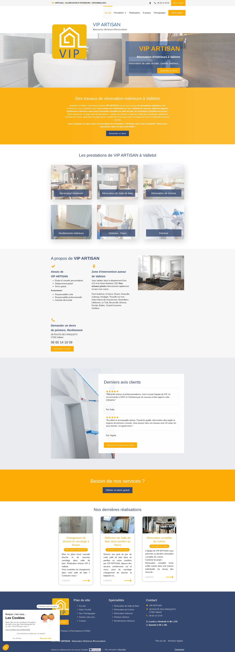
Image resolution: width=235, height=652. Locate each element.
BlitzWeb (122, 650)
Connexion (179, 649)
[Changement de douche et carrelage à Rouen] (76, 525)
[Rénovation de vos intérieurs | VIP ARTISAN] (70, 62)
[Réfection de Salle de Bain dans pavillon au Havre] (117, 525)
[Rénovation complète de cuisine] (159, 525)
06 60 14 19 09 (61, 342)
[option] (76, 551)
